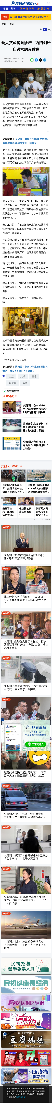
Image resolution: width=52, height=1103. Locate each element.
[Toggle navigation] (3, 3)
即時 (14, 8)
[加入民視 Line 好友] (26, 735)
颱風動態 (43, 8)
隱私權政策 (21, 1097)
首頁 (6, 8)
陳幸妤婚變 (27, 8)
